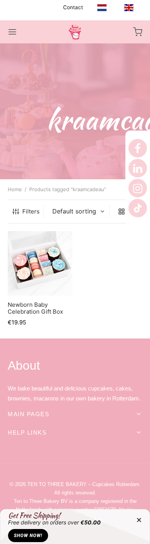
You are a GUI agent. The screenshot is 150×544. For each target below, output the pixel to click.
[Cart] (137, 31)
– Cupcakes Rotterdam (83, 484)
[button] (139, 520)
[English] (128, 7)
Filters (31, 211)
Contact (73, 7)
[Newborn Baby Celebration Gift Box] (40, 263)
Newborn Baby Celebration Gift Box (35, 308)
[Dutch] (101, 7)
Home (15, 189)
